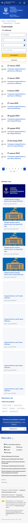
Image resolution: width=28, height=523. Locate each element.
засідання (12, 408)
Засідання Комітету (7, 23)
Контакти (4, 479)
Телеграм (8, 452)
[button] (14, 35)
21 (11, 171)
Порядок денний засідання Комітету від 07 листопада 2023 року (13, 249)
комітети (4, 411)
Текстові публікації (11, 21)
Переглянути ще (7, 398)
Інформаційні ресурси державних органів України (14, 475)
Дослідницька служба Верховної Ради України (13, 466)
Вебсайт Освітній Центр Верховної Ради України (14, 468)
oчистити (14, 60)
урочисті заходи (6, 405)
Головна (3, 21)
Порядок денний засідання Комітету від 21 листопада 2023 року (13, 224)
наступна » (17, 171)
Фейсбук (8, 447)
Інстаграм (19, 449)
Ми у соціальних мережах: (13, 444)
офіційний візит (14, 411)
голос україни (21, 408)
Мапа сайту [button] (6, 438)
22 (14, 171)
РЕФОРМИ (4, 408)
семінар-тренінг (18, 405)
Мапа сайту (4, 482)
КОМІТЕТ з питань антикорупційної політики (16, 10)
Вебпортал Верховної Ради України (10, 456)
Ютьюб (7, 449)
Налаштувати (13, 429)
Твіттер (20, 447)
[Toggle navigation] (2, 2)
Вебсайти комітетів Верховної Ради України (12, 459)
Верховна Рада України (14, 16)
